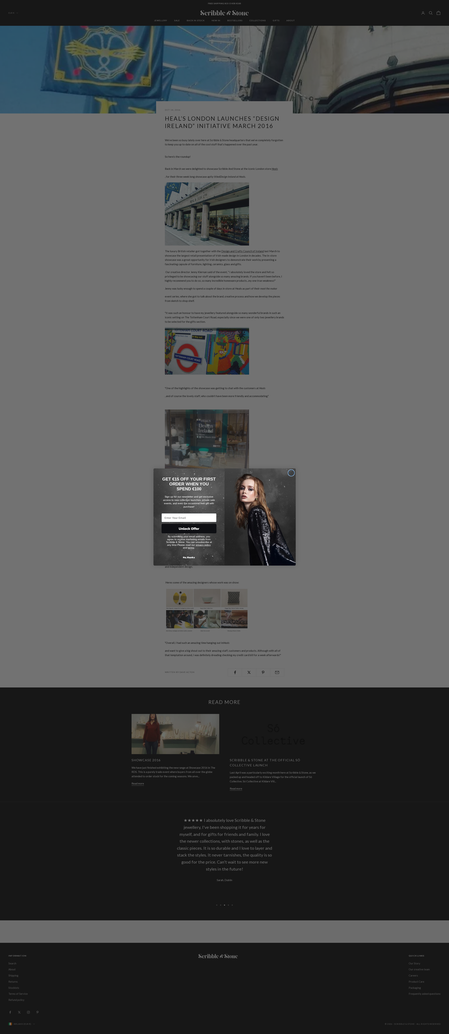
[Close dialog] (291, 473)
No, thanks (189, 557)
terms (191, 547)
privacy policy (203, 544)
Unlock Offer (189, 528)
